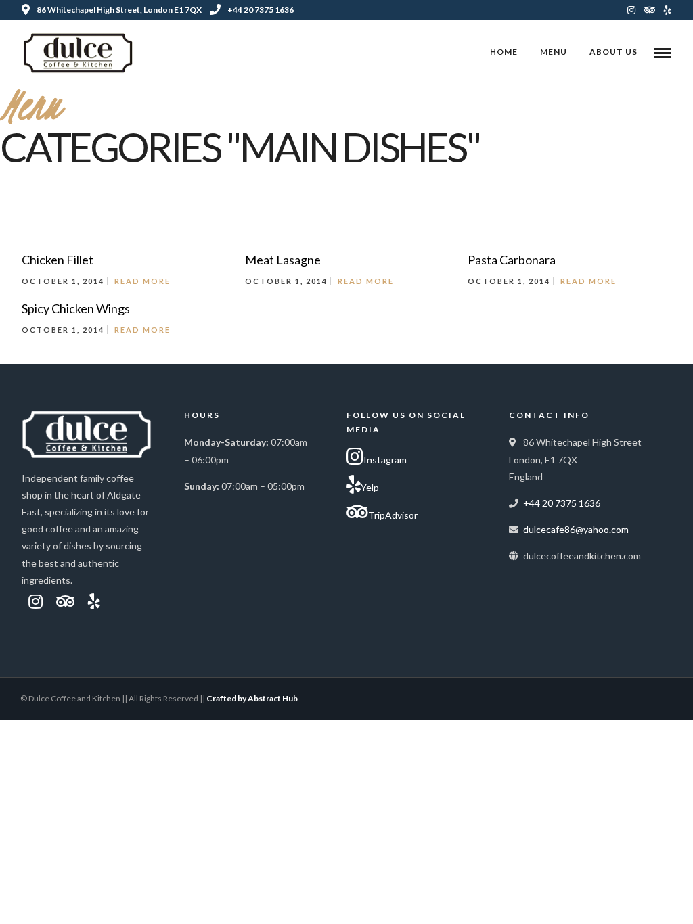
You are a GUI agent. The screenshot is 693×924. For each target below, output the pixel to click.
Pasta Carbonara (512, 259)
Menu (553, 52)
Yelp (370, 487)
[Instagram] (631, 10)
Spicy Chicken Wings (76, 308)
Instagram (385, 459)
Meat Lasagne (283, 259)
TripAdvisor (393, 515)
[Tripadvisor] (649, 10)
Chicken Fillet (57, 259)
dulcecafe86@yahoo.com (576, 529)
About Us (613, 52)
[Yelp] (667, 10)
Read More (142, 281)
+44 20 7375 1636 (260, 10)
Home (504, 52)
